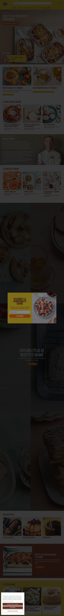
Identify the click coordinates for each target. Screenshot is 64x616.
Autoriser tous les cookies (12, 604)
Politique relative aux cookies (8, 601)
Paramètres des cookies (13, 611)
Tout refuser (12, 607)
